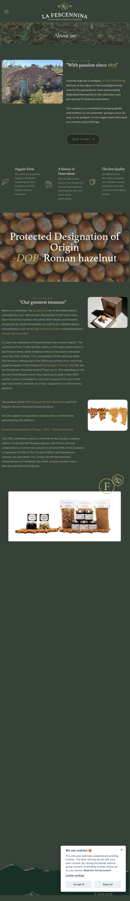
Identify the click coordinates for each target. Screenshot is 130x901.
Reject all (108, 884)
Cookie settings (75, 875)
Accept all (78, 884)
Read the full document (97, 870)
